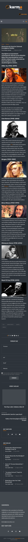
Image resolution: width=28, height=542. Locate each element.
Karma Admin (8, 451)
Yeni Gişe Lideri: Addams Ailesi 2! (14, 407)
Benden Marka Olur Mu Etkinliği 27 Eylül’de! (14, 456)
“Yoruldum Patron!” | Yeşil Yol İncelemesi (13, 473)
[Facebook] (8, 434)
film (4, 324)
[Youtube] (20, 434)
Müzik (3, 44)
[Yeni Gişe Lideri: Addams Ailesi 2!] (14, 397)
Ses (12, 144)
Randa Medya (17, 538)
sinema (4, 327)
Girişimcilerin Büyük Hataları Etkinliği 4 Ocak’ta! (13, 448)
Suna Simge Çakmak (6, 50)
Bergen (6, 186)
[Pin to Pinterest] (14, 335)
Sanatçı (18, 324)
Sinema (7, 44)
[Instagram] (16, 434)
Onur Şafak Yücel (9, 467)
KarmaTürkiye (10, 324)
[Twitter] (12, 434)
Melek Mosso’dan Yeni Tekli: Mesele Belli (13, 481)
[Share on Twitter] (12, 335)
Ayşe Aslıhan (8, 459)
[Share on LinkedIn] (16, 335)
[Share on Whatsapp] (18, 335)
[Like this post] (9, 335)
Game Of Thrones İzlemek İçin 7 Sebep (14, 464)
